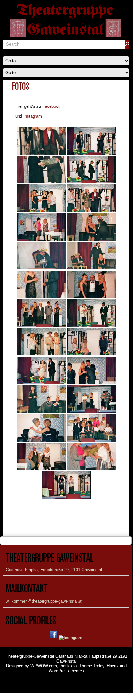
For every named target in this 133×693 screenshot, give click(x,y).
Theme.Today (91, 665)
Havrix (113, 665)
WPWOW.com (43, 665)
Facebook (52, 106)
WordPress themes (66, 670)
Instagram (33, 116)
